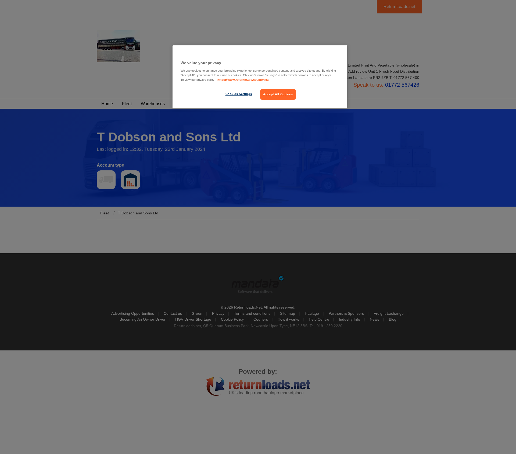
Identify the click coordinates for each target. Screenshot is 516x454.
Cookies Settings (238, 94)
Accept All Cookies (278, 94)
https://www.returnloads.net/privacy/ (243, 79)
